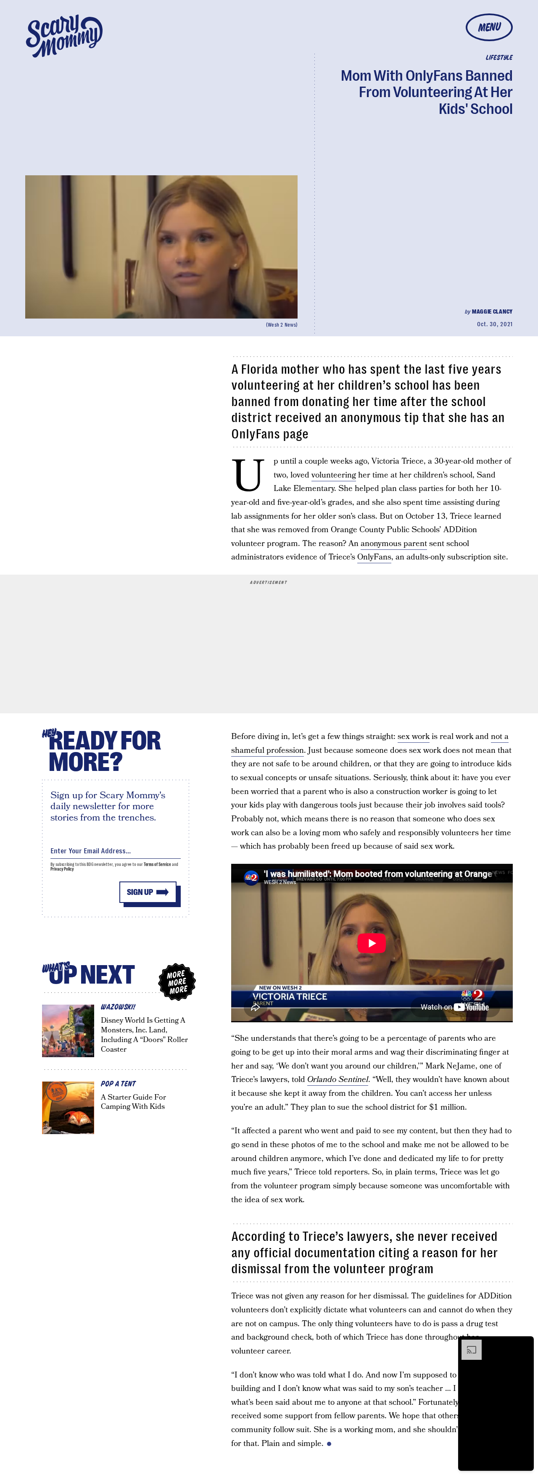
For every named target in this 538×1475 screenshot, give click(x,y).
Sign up (140, 892)
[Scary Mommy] (64, 35)
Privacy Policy (62, 869)
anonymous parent (394, 543)
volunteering (333, 475)
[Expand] (467, 1344)
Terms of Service (157, 864)
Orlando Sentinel (337, 1079)
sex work (414, 736)
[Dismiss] (524, 1344)
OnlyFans (374, 557)
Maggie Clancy (492, 311)
